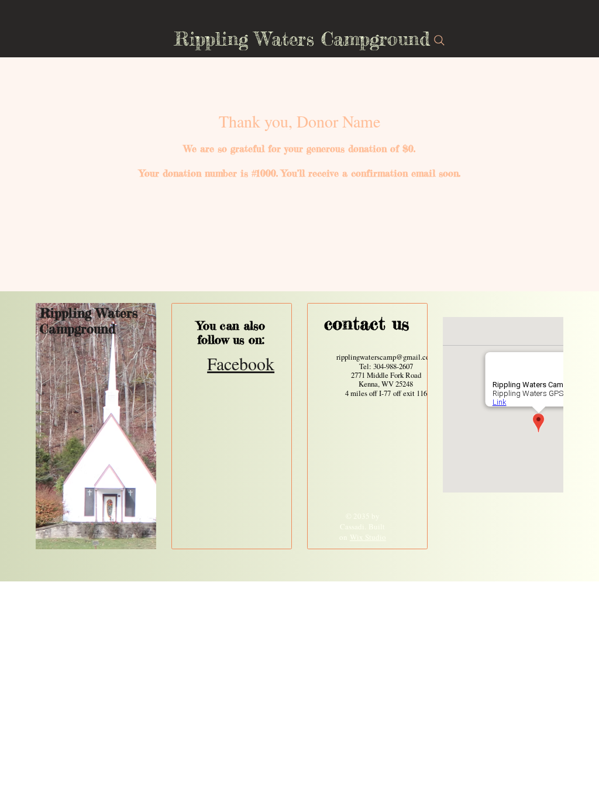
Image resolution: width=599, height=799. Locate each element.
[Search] (439, 40)
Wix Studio (368, 537)
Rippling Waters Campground (89, 321)
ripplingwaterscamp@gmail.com (385, 357)
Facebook (240, 363)
